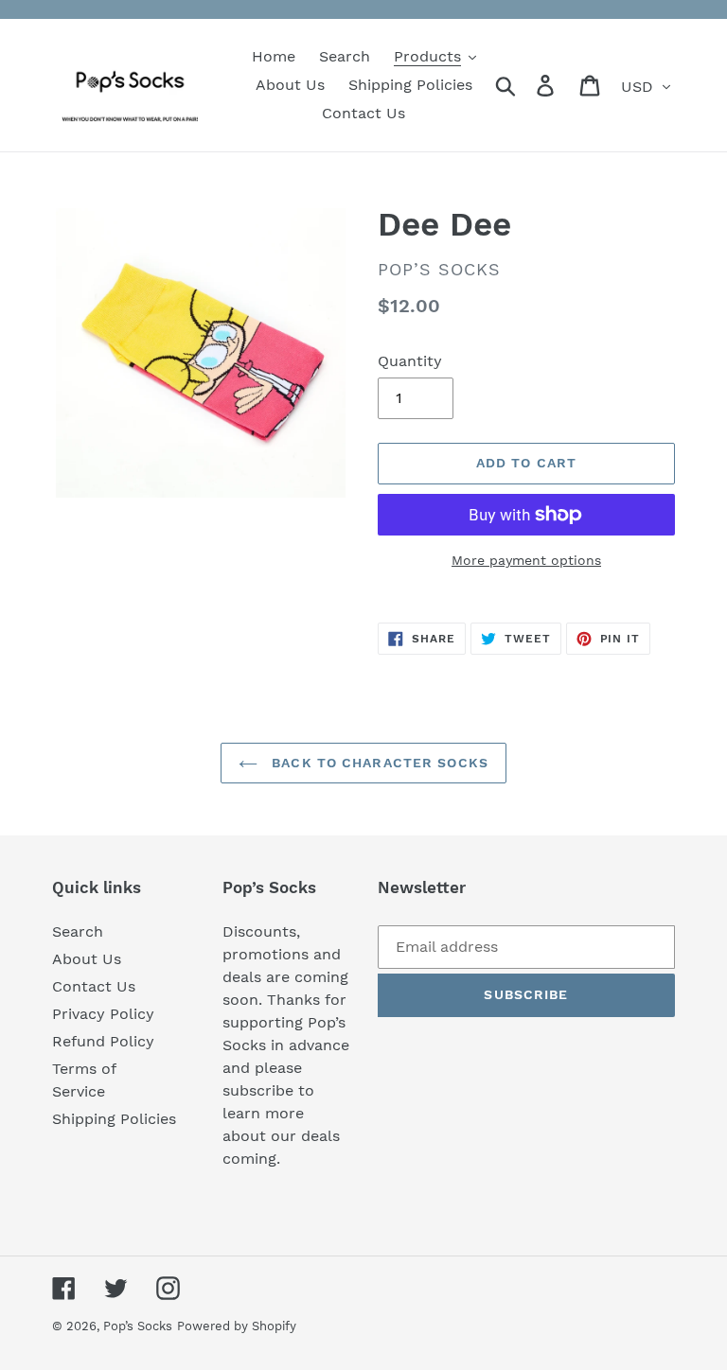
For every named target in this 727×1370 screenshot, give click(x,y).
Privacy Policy (103, 1014)
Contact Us (93, 986)
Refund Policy (103, 1041)
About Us (86, 959)
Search (77, 931)
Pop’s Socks (137, 1326)
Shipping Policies (114, 1119)
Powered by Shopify (236, 1326)
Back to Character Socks (377, 762)
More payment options (526, 560)
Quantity (410, 361)
